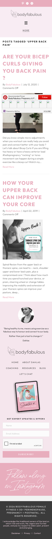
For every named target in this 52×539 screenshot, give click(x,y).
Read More (8, 166)
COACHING (12, 368)
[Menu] (26, 23)
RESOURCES (29, 368)
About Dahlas (31, 362)
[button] (26, 454)
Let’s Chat (26, 374)
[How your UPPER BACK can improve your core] (23, 239)
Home (15, 362)
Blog (43, 368)
